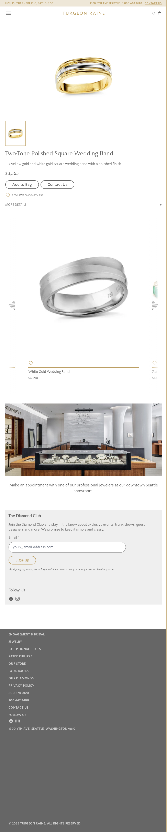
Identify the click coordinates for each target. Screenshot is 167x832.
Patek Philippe (20, 656)
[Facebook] (11, 598)
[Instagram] (17, 598)
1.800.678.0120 (132, 3)
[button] (15, 133)
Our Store (17, 663)
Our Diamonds (21, 678)
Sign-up (22, 560)
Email (14, 537)
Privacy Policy (21, 685)
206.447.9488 (19, 700)
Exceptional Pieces (25, 649)
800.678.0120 (19, 693)
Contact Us (153, 3)
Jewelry (15, 641)
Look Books (19, 671)
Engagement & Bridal (27, 634)
